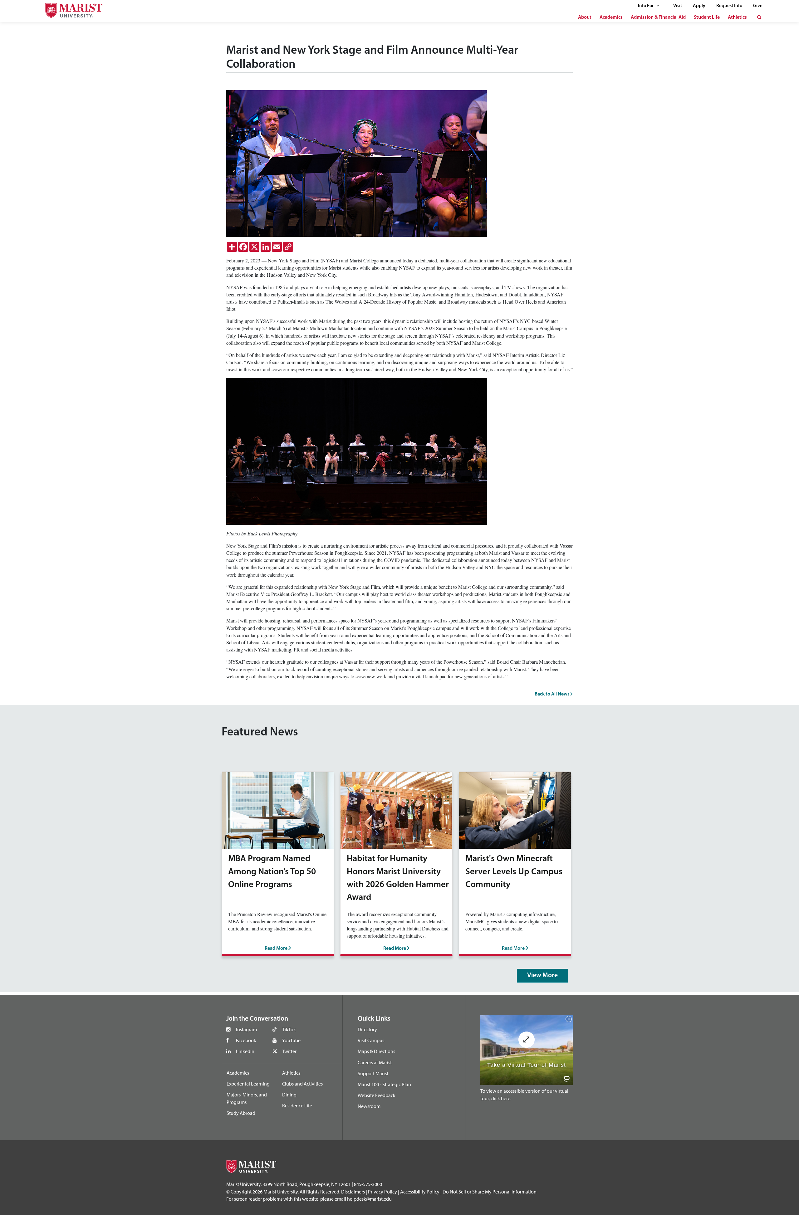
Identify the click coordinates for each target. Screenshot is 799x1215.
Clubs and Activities (302, 1084)
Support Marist (373, 1073)
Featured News (260, 732)
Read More (276, 948)
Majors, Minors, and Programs (247, 1098)
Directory (367, 1029)
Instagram (246, 1029)
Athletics (737, 17)
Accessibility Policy (419, 1191)
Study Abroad (241, 1113)
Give (757, 6)
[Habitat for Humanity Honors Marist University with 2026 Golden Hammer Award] (396, 809)
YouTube (291, 1040)
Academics (611, 17)
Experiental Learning (248, 1084)
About (584, 17)
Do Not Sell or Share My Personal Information (490, 1191)
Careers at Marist (375, 1062)
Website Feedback (376, 1095)
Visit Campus (371, 1040)
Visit (677, 6)
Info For (646, 6)
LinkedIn (245, 1051)
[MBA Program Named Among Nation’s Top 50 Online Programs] (278, 809)
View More (542, 975)
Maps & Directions (376, 1051)
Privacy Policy (382, 1191)
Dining (289, 1094)
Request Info (729, 6)
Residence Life (297, 1105)
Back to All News (553, 693)
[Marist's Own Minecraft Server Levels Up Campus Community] (515, 809)
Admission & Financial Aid (658, 17)
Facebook (246, 1040)
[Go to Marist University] (69, 9)
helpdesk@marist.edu (369, 1199)
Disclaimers (353, 1191)
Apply (699, 6)
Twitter (289, 1051)
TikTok (289, 1029)
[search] (759, 17)
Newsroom (369, 1106)
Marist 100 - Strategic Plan (384, 1084)
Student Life (707, 17)
